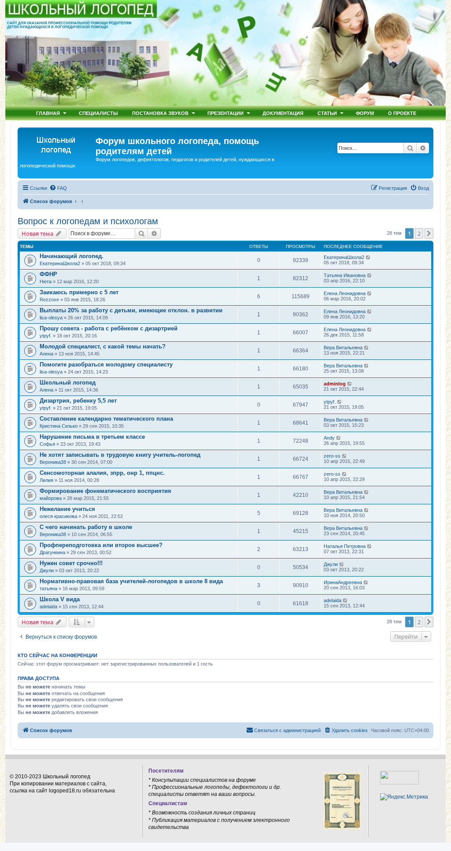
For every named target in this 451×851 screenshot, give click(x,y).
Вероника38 (53, 462)
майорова (51, 498)
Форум (365, 113)
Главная (48, 113)
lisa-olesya (51, 317)
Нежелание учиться (67, 509)
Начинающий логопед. (72, 256)
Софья (47, 444)
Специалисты (98, 113)
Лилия (46, 480)
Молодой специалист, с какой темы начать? (103, 346)
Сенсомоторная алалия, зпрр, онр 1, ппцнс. (102, 473)
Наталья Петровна (345, 546)
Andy (329, 437)
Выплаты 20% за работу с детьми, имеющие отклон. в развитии (131, 310)
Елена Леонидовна (345, 293)
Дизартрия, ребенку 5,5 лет (78, 400)
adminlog (335, 383)
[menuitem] (58, 188)
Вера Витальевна (343, 347)
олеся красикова (58, 516)
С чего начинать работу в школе (86, 527)
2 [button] (419, 233)
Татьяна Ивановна (345, 275)
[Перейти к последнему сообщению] (368, 257)
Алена (46, 353)
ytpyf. (46, 335)
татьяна (48, 588)
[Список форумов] (58, 144)
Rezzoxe (49, 299)
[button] (429, 233)
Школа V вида (60, 599)
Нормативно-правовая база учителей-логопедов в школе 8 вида (131, 581)
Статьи (327, 113)
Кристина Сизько (59, 426)
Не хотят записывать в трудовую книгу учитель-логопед (120, 454)
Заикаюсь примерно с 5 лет (79, 292)
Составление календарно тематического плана (106, 418)
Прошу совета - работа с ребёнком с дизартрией (108, 328)
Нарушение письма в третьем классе (92, 436)
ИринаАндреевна (343, 582)
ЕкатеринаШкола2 (60, 263)
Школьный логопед (68, 382)
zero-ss (332, 456)
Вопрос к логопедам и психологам (88, 221)
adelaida (48, 606)
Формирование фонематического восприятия (105, 491)
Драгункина (52, 552)
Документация (282, 113)
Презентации (225, 113)
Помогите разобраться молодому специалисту (106, 364)
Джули (47, 570)
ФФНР (48, 274)
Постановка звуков (160, 113)
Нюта (46, 281)
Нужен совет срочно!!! (71, 563)
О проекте (402, 113)
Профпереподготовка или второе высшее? (101, 545)
